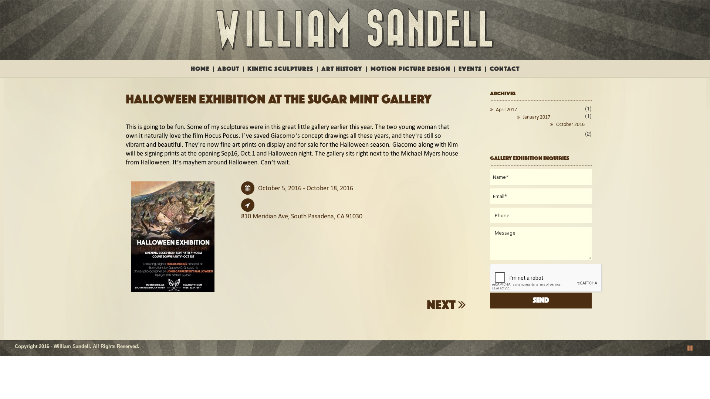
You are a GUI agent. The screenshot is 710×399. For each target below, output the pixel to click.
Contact (505, 69)
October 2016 (570, 124)
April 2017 (506, 109)
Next (442, 305)
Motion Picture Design (410, 69)
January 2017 (536, 117)
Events (470, 69)
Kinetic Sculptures (280, 69)
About (228, 69)
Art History (341, 69)
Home (200, 69)
